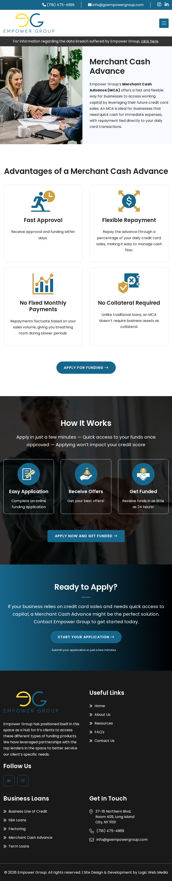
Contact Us (104, 740)
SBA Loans (17, 820)
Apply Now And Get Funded (84, 536)
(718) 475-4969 (60, 4)
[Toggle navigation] (164, 23)
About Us (102, 714)
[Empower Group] (29, 23)
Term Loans (18, 846)
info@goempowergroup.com (118, 4)
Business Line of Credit (27, 811)
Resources (103, 723)
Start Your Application (84, 637)
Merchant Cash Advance (30, 837)
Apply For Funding (84, 367)
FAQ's (99, 732)
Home (99, 705)
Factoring (17, 828)
